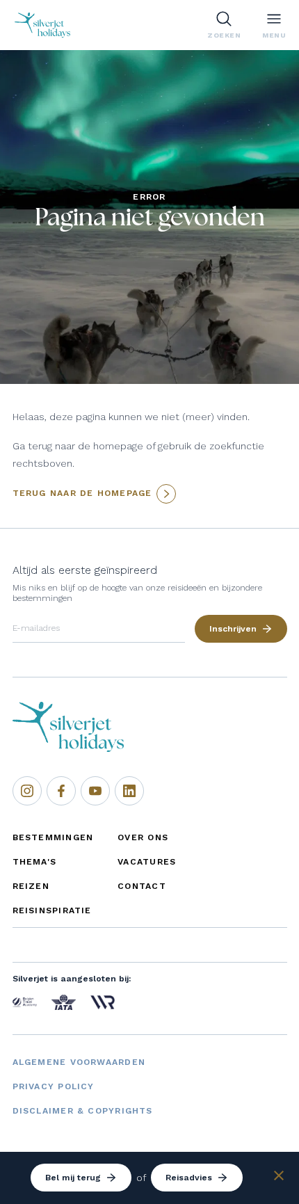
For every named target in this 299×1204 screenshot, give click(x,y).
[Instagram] (27, 790)
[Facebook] (61, 790)
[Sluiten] (278, 1177)
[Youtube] (95, 790)
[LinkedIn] (129, 790)
